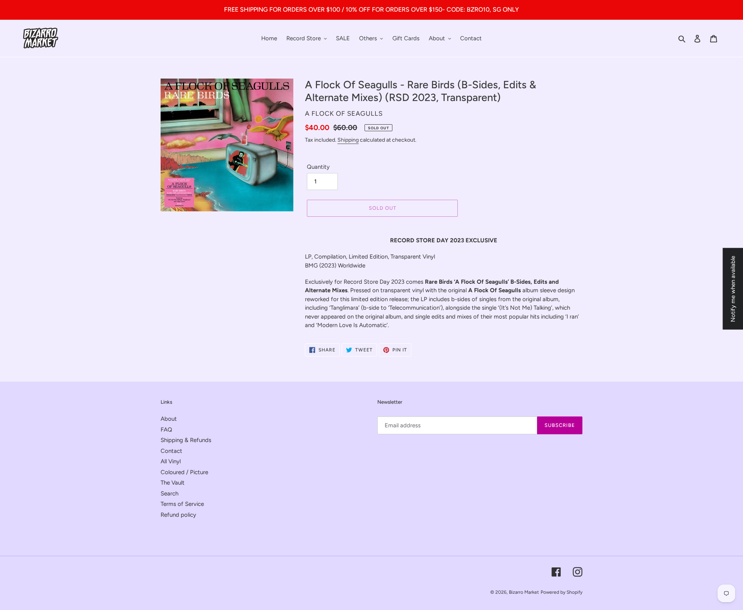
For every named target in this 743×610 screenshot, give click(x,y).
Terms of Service (182, 503)
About (169, 418)
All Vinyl (171, 461)
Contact (171, 450)
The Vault (173, 482)
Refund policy (178, 514)
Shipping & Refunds (186, 440)
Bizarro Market (524, 592)
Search (169, 493)
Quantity (318, 166)
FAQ (166, 429)
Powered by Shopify (561, 592)
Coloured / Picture (184, 472)
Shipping (348, 140)
